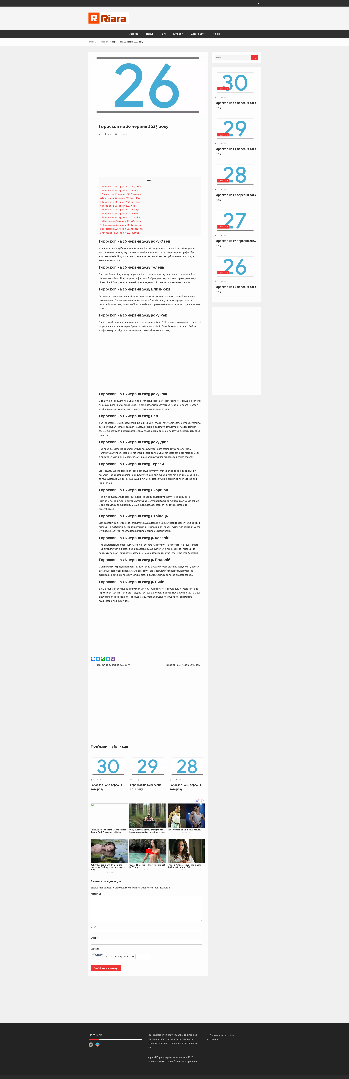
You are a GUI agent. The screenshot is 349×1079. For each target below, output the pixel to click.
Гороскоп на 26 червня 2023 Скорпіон (120, 217)
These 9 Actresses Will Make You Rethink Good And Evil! (184, 865)
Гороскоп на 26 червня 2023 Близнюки (120, 194)
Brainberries (110, 835)
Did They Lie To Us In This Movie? (184, 829)
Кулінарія (178, 33)
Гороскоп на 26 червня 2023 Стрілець (120, 221)
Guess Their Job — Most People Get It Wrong (147, 865)
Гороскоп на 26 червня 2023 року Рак (120, 198)
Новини (216, 33)
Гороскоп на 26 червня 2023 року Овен (120, 186)
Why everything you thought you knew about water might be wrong (147, 830)
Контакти (214, 1039)
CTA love (148, 835)
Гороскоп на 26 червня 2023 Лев (117, 205)
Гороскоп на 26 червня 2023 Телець (119, 190)
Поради (150, 33)
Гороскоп (122, 134)
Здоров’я (134, 33)
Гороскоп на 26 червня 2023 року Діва (120, 209)
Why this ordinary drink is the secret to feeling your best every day (108, 867)
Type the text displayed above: (119, 956)
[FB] (258, 3)
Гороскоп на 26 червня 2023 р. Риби (119, 232)
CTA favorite (110, 872)
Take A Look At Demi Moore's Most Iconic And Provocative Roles (108, 830)
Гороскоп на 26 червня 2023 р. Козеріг (121, 225)
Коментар (96, 893)
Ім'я (93, 927)
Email (94, 937)
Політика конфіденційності (223, 1035)
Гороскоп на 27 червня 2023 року (183, 664)
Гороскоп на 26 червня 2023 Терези (119, 213)
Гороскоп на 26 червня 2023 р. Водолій (121, 228)
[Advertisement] (150, 157)
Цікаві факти (197, 33)
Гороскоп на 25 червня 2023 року (113, 664)
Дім (164, 33)
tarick (109, 134)
